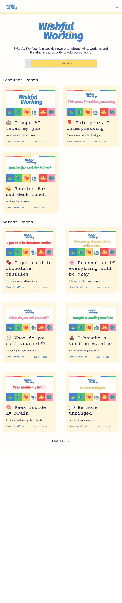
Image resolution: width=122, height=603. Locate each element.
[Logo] (11, 7)
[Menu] (116, 7)
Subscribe (66, 63)
